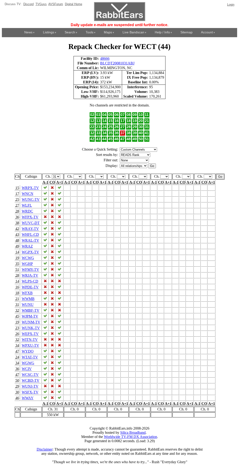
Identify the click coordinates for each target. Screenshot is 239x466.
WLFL (27, 205)
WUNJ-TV (30, 386)
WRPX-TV (30, 188)
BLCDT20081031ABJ (117, 63)
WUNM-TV (31, 322)
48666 (104, 58)
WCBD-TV (30, 380)
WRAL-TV (30, 240)
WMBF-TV (30, 310)
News (28, 32)
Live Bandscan (133, 32)
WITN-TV (30, 340)
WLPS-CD (30, 281)
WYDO (28, 351)
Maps (108, 32)
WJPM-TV (30, 316)
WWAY (28, 398)
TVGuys (41, 4)
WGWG (28, 363)
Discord (28, 4)
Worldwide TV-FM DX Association (130, 437)
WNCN (27, 194)
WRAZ (27, 246)
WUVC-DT (31, 223)
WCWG (28, 258)
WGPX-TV (30, 252)
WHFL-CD (30, 235)
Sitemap (186, 32)
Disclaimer (45, 449)
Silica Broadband (133, 432)
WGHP (27, 264)
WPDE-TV (30, 287)
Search (70, 32)
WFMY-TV (30, 270)
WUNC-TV (31, 199)
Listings (48, 32)
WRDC (27, 211)
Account (207, 32)
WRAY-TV (30, 229)
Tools (89, 32)
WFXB (27, 293)
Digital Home (73, 4)
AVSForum (55, 4)
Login (230, 4)
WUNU (28, 305)
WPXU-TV (30, 345)
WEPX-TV (30, 334)
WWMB (28, 299)
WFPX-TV (30, 217)
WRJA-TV (30, 275)
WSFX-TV (30, 392)
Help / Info (162, 32)
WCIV (27, 369)
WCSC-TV (30, 375)
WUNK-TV (31, 328)
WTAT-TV (30, 357)
